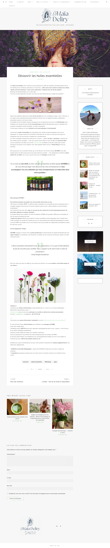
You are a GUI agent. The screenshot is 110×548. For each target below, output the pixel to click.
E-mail (9, 478)
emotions (25, 362)
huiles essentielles (36, 362)
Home (11, 2)
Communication (80, 2)
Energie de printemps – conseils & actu (62, 431)
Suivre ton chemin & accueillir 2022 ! (94, 205)
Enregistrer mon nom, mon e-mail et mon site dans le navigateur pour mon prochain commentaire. (37, 493)
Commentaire (11, 454)
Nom (9, 470)
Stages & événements (61, 2)
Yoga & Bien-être (45, 72)
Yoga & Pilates (42, 2)
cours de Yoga (37, 142)
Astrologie (94, 2)
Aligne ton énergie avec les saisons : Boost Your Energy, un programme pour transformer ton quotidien (40, 417)
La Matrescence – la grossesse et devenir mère (94, 195)
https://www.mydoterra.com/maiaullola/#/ (54, 320)
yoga (55, 362)
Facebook (6, 2)
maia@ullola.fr (19, 314)
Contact (12, 5)
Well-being (48, 362)
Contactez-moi (14, 312)
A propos (20, 2)
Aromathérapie (34, 72)
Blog (29, 2)
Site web (9, 485)
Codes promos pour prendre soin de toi (17, 417)
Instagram (3, 2)
